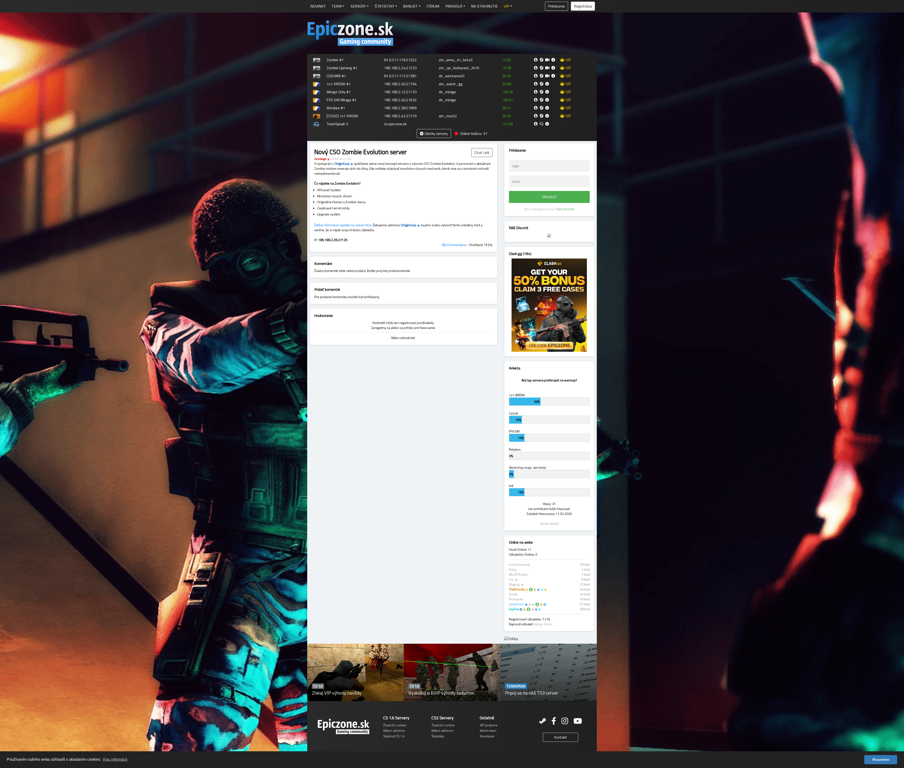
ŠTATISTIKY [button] (384, 6)
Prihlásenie (556, 6)
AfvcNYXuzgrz (518, 574)
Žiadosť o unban (395, 725)
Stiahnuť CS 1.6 (394, 736)
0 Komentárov (456, 244)
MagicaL (514, 584)
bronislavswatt (519, 564)
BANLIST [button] (410, 6)
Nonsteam (487, 736)
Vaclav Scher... (544, 624)
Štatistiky (438, 736)
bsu (511, 579)
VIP (568, 60)
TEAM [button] (336, 6)
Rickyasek (516, 599)
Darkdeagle (320, 159)
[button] (508, 6)
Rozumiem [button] (880, 759)
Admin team (488, 730)
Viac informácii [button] (115, 759)
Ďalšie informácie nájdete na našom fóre (342, 224)
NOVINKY (318, 6)
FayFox (514, 608)
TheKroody (517, 589)
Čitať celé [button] (481, 152)
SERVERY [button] (358, 6)
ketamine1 (516, 604)
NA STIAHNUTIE (484, 6)
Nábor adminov (394, 730)
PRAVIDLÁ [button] (453, 6)
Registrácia (583, 6)
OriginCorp (342, 163)
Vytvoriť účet (565, 208)
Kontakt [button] (560, 737)
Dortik (513, 594)
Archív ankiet (549, 523)
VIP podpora (488, 725)
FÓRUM (433, 6)
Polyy (513, 569)
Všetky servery (436, 133)
